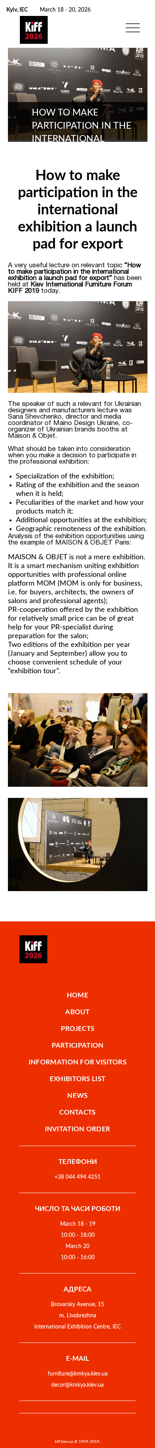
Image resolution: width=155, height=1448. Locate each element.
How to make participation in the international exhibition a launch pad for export (78, 210)
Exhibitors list (78, 1079)
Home (77, 995)
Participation (78, 1045)
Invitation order (77, 1129)
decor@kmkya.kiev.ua (77, 1385)
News (77, 1095)
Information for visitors (77, 1062)
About (77, 1012)
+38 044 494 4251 (77, 1177)
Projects (77, 1028)
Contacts (77, 1112)
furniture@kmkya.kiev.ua (78, 1374)
